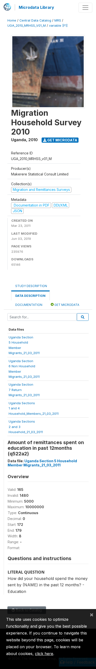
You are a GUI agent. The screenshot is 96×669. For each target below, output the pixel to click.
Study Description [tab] (31, 286)
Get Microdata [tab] (66, 305)
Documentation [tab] (28, 305)
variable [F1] (58, 25)
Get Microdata (62, 140)
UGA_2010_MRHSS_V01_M (26, 25)
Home (11, 20)
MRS (57, 20)
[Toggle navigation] (85, 7)
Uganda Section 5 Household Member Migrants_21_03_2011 (42, 463)
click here (44, 653)
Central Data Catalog (35, 20)
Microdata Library (36, 7)
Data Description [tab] (30, 296)
